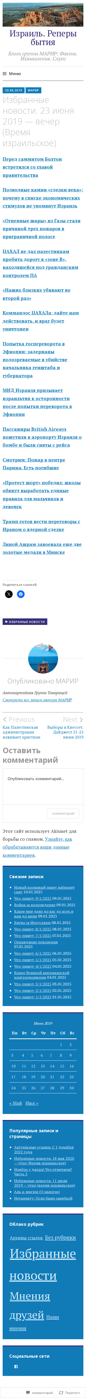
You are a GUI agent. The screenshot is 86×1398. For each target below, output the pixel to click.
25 (24, 1087)
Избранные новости (27, 622)
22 (62, 1076)
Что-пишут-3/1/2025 (32, 984)
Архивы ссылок (26, 1238)
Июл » (32, 1103)
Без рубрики (60, 1237)
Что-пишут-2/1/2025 (32, 990)
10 (13, 1066)
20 (43, 1076)
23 (72, 1076)
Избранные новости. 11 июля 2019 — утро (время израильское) (44, 1183)
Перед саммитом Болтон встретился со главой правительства (32, 167)
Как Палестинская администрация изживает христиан (21, 727)
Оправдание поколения (36, 942)
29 (62, 1087)
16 (72, 1066)
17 (13, 1076)
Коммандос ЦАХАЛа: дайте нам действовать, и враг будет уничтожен (41, 321)
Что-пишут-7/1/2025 (32, 935)
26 (33, 1087)
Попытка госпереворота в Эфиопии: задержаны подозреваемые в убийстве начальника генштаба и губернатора (35, 360)
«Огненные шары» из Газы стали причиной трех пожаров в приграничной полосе (42, 229)
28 (52, 1087)
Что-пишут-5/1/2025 (32, 959)
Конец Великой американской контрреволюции (41, 975)
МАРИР (33, 90)
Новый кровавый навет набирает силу (44, 889)
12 (33, 1066)
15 (62, 1066)
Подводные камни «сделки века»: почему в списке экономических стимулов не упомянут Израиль (43, 198)
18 (24, 1076)
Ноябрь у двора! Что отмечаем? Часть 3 (43, 1172)
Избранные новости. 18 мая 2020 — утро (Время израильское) (44, 1161)
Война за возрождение (34, 904)
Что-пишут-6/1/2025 (32, 953)
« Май (15, 1103)
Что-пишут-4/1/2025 (32, 966)
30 (72, 1087)
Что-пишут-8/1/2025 (32, 929)
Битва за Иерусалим (32, 922)
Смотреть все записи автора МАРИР (37, 700)
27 (43, 1087)
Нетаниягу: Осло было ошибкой (43, 1198)
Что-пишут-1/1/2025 (32, 997)
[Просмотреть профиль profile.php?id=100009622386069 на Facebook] (16, 1366)
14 (52, 1066)
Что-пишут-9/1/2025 (32, 898)
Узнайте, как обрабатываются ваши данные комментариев (37, 847)
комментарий (63, 813)
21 (52, 1076)
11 (24, 1066)
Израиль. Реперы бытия (43, 37)
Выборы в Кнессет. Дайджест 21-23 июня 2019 (65, 727)
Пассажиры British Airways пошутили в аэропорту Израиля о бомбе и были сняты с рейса (42, 437)
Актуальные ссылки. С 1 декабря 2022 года (44, 1149)
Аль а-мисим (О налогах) (37, 1191)
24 (13, 1087)
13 (43, 1066)
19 (33, 1076)
